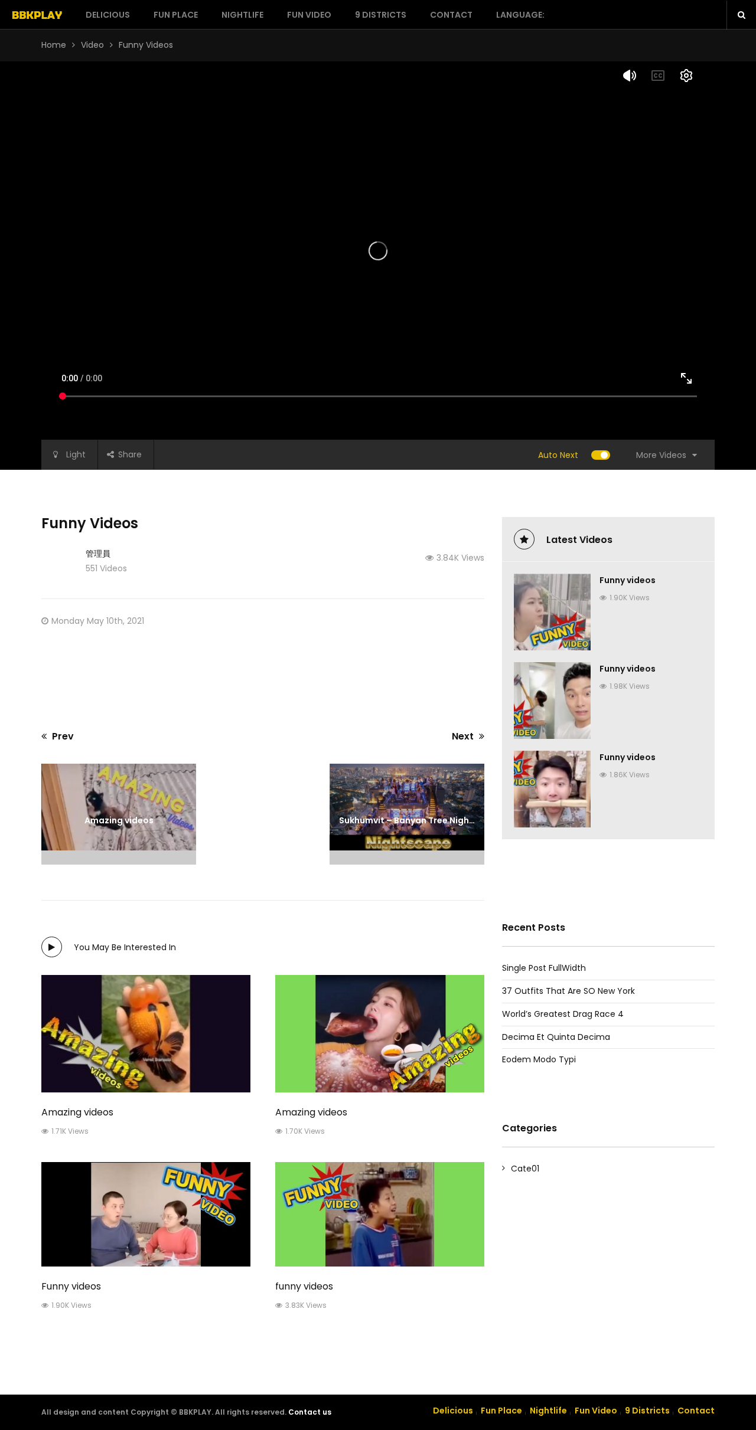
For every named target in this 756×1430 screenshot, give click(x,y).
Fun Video (309, 15)
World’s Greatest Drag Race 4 (563, 1014)
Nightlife (242, 15)
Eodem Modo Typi (539, 1059)
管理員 (98, 553)
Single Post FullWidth (544, 968)
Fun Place (176, 15)
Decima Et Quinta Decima (556, 1037)
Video (92, 45)
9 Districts (380, 15)
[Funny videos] (145, 1214)
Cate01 (525, 1168)
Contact (451, 15)
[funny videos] (379, 1214)
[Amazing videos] (145, 1033)
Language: (521, 15)
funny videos (304, 1286)
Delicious (108, 15)
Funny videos (71, 1286)
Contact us (309, 1412)
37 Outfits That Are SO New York (568, 991)
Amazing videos (77, 1112)
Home (53, 45)
